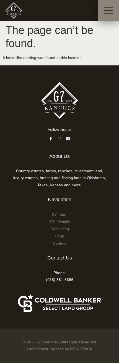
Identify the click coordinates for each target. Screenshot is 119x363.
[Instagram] (59, 138)
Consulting (59, 229)
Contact (59, 243)
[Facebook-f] (51, 138)
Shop (59, 236)
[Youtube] (68, 138)
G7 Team (59, 214)
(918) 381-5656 (59, 279)
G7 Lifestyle (59, 221)
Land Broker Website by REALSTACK (59, 349)
